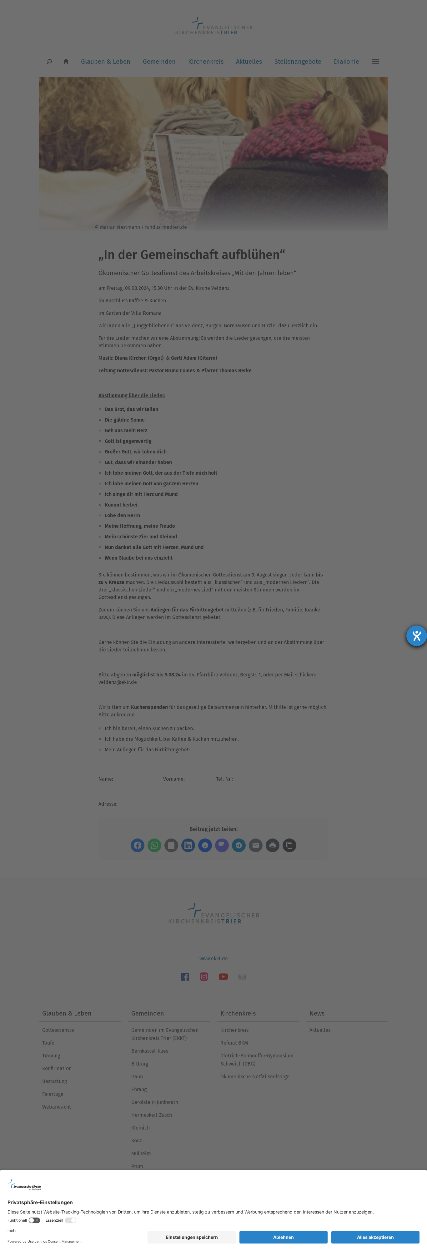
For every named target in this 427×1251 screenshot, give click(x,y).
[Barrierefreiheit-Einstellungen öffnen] (416, 636)
